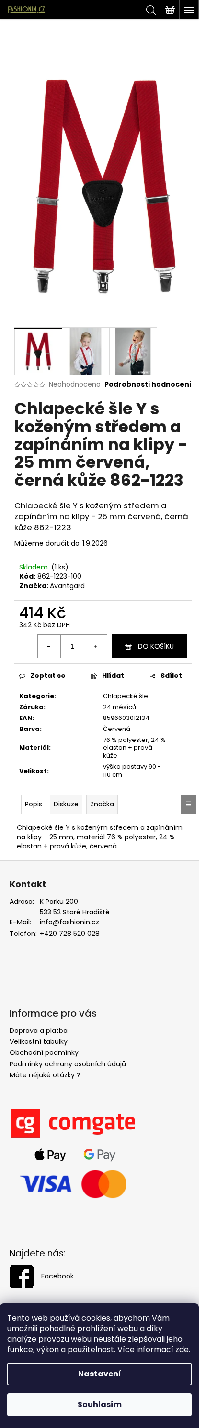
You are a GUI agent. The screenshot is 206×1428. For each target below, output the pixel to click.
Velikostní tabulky (39, 1041)
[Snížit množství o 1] (49, 646)
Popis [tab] (33, 804)
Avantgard (67, 586)
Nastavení (99, 1373)
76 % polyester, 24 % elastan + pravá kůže (134, 748)
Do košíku (156, 646)
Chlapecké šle (125, 695)
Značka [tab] (102, 804)
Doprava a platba (39, 1030)
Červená (116, 728)
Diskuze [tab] (66, 804)
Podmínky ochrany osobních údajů (68, 1064)
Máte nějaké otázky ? (45, 1075)
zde (182, 1349)
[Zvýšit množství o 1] (95, 646)
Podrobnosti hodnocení (148, 384)
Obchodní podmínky (44, 1052)
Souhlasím (100, 1404)
